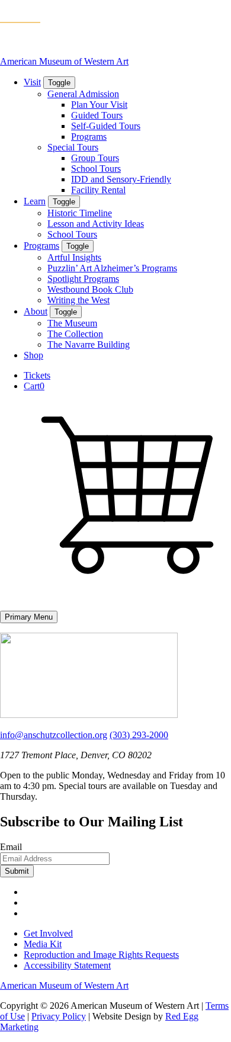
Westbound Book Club (90, 289)
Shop (33, 355)
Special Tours (72, 147)
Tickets (37, 375)
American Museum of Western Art (64, 61)
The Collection (75, 334)
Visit (32, 82)
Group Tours (95, 158)
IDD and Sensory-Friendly (121, 179)
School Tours (96, 168)
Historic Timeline (79, 213)
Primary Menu (29, 617)
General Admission (83, 94)
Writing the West (78, 300)
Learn (35, 201)
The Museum (72, 323)
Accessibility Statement (67, 965)
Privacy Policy (58, 1016)
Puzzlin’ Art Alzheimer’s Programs (112, 268)
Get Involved (48, 933)
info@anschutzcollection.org (53, 735)
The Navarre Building (88, 344)
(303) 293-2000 (139, 735)
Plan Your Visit (99, 105)
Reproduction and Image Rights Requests (101, 955)
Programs (89, 137)
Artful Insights (74, 257)
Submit (17, 871)
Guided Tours (97, 115)
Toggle (59, 82)
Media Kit (43, 944)
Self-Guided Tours (105, 126)
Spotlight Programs (83, 279)
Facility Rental (98, 190)
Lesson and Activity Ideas (95, 224)
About (35, 311)
